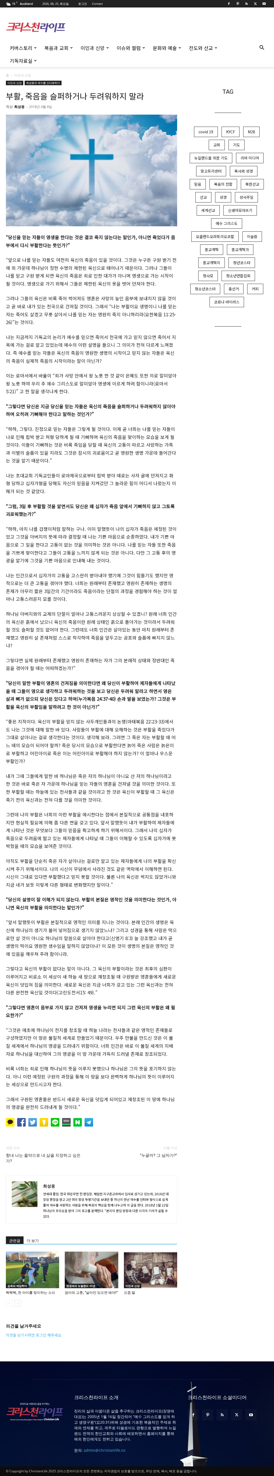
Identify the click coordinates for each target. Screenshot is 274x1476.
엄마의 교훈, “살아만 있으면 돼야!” (91, 1293)
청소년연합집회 (238, 275)
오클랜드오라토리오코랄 (215, 236)
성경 (223, 197)
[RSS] (246, 3)
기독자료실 (21, 60)
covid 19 (206, 131)
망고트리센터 (211, 171)
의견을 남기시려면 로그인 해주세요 (33, 1335)
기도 (236, 144)
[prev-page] (9, 1303)
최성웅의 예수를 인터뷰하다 (43, 83)
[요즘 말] (150, 1270)
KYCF (230, 131)
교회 (216, 144)
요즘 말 (129, 1293)
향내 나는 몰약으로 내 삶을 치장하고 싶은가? (43, 1158)
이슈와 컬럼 (129, 47)
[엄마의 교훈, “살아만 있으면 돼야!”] (91, 1270)
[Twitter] (255, 3)
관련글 (14, 1241)
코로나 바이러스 (226, 302)
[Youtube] (264, 3)
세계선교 (208, 210)
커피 (255, 288)
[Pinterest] (238, 3)
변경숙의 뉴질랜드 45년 (80, 1286)
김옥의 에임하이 (17, 1286)
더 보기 (33, 1241)
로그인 (82, 4)
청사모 (208, 275)
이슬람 (252, 236)
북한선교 (252, 184)
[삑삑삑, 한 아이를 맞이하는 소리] (32, 1270)
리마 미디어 (250, 158)
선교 (203, 197)
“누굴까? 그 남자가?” (158, 1155)
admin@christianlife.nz (104, 1450)
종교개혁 (212, 249)
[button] (261, 48)
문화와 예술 (165, 47)
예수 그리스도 (227, 223)
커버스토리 (21, 47)
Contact (97, 4)
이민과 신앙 (93, 47)
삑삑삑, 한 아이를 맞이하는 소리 (30, 1293)
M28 (251, 131)
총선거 (234, 288)
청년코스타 (241, 262)
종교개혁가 (240, 249)
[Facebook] (229, 3)
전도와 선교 (201, 47)
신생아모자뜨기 (240, 210)
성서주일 (246, 197)
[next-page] (17, 1303)
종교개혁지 (211, 262)
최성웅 (19, 106)
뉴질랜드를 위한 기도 (211, 158)
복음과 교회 (56, 47)
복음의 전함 (223, 184)
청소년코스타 (205, 288)
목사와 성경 (243, 171)
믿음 (197, 184)
